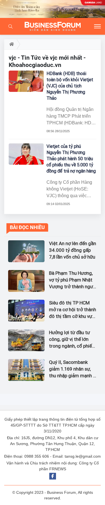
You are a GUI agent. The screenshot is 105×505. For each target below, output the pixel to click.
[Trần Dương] (52, 9)
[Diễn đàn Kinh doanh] (53, 26)
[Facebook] (52, 476)
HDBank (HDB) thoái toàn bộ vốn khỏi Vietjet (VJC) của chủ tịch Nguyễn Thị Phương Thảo (69, 86)
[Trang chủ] (10, 44)
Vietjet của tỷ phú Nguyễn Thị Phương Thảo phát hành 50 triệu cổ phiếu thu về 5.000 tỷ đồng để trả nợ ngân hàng (71, 159)
